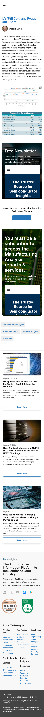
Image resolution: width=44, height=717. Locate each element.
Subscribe (7, 338)
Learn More (22, 407)
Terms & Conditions (33, 707)
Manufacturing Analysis (13, 325)
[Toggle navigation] (4, 4)
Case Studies (25, 684)
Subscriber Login (21, 218)
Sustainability (22, 634)
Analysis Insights (30, 332)
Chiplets (20, 647)
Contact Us (7, 667)
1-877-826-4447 (9, 695)
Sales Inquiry (8, 673)
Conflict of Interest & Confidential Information (19, 709)
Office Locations (9, 670)
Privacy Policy (19, 707)
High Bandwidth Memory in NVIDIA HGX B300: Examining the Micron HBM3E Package (21, 451)
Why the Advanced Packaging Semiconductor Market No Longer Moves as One (21, 517)
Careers (6, 643)
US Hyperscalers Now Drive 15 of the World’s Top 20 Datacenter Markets (20, 384)
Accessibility (7, 707)
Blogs (22, 670)
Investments (8, 640)
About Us (6, 637)
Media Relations (9, 675)
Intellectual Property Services (35, 652)
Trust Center (8, 653)
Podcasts (24, 681)
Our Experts (7, 650)
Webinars (24, 673)
